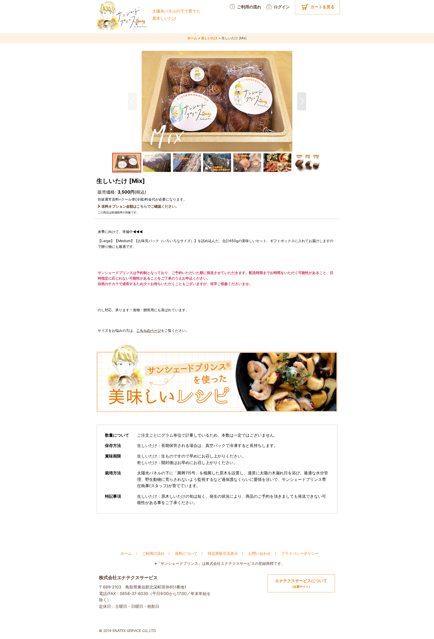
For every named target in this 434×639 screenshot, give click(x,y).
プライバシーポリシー (300, 553)
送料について (186, 553)
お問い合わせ (259, 553)
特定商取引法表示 (223, 553)
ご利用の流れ (153, 553)
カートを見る (322, 6)
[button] (132, 101)
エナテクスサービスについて (301, 583)
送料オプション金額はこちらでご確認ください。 (140, 206)
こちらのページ (148, 330)
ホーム (126, 553)
